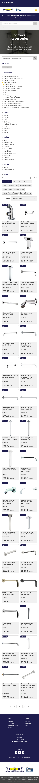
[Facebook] (16, 753)
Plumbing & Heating (13, 725)
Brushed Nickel (9, 145)
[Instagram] (23, 753)
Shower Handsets (10, 91)
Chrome (6, 147)
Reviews (27, 725)
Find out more (27, 781)
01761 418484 (8, 2)
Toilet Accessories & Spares (13, 105)
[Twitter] (19, 753)
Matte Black (8, 155)
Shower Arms (6, 67)
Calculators (28, 723)
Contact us (19, 737)
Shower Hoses (9, 95)
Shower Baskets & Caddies (13, 86)
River (5, 130)
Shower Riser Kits (10, 99)
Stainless (7, 157)
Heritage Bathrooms (10, 124)
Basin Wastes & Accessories (13, 78)
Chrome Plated (8, 149)
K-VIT (6, 126)
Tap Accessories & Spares (12, 103)
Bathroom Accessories (11, 76)
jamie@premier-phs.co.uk (20, 741)
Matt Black (7, 151)
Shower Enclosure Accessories (14, 101)
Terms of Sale (27, 757)
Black (5, 140)
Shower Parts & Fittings (12, 97)
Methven (7, 128)
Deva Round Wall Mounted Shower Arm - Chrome (26, 469)
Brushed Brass (8, 143)
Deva (5, 120)
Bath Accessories (9, 80)
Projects (10, 727)
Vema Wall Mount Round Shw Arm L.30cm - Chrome (26, 345)
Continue (19, 781)
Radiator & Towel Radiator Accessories (16, 107)
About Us (10, 721)
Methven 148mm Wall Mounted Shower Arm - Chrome (8, 501)
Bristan (6, 116)
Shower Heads (9, 93)
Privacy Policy (12, 757)
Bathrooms (11, 723)
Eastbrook (7, 122)
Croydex (6, 118)
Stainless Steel (9, 159)
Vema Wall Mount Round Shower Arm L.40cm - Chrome (26, 377)
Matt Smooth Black (10, 153)
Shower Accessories (10, 82)
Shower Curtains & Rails (12, 89)
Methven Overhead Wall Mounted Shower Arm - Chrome (27, 501)
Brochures (27, 721)
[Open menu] (36, 10)
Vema (6, 132)
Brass (6, 167)
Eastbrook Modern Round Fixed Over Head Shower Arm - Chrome (28, 685)
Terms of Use (19, 757)
